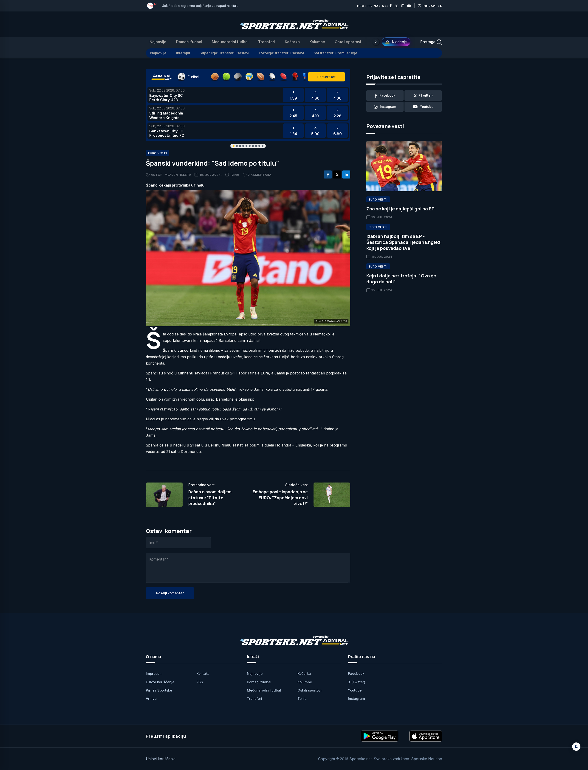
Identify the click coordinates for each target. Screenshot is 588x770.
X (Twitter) (356, 682)
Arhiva (151, 698)
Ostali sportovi (348, 41)
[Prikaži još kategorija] (375, 41)
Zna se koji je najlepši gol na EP (400, 209)
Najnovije (158, 41)
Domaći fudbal (189, 41)
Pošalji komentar (170, 593)
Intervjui (183, 53)
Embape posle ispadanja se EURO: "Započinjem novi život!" (280, 497)
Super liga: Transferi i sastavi (224, 53)
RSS (199, 682)
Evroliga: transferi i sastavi (281, 53)
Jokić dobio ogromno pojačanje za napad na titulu (200, 6)
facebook (387, 95)
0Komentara (259, 174)
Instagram (356, 698)
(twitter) (426, 95)
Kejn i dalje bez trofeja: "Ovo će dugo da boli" (401, 279)
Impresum (154, 673)
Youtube (355, 690)
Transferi (266, 41)
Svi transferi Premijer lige (335, 53)
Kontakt (202, 673)
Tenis (301, 698)
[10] (150, 6)
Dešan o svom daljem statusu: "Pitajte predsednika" (210, 497)
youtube (426, 107)
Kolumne (317, 41)
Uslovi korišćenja (160, 682)
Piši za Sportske (159, 690)
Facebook (356, 673)
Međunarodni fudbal (230, 41)
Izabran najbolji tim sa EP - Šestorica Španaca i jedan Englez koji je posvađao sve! (403, 242)
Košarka (292, 41)
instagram (388, 107)
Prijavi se (432, 6)
